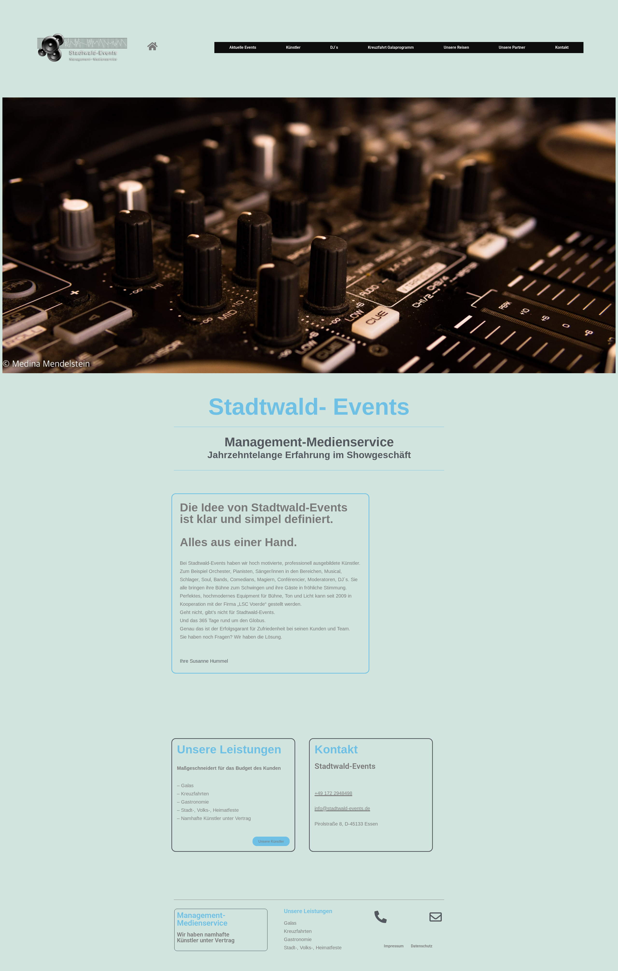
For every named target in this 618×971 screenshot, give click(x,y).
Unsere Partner (512, 47)
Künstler (293, 47)
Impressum (394, 946)
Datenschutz (421, 946)
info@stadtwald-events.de (342, 808)
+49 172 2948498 (333, 793)
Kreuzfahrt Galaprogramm (391, 47)
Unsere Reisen (456, 47)
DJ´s (334, 47)
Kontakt (562, 47)
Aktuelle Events (242, 47)
